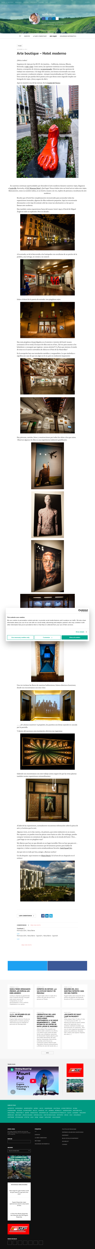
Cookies (64, 1144)
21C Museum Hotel (33, 188)
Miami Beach (46, 855)
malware (83, 1113)
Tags (46, 2)
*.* (20, 36)
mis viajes (18, 1115)
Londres (75, 1113)
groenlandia (68, 1110)
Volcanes (48, 1117)
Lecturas (26, 2)
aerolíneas (19, 1108)
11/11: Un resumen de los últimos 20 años (20, 1015)
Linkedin (53, 18)
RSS (41, 1243)
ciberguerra (12, 1110)
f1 (46, 1110)
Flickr (36, 1243)
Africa (36, 1108)
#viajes (20, 45)
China (75, 1108)
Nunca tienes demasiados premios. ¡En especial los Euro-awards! (20, 991)
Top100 (27, 1117)
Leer (18, 934)
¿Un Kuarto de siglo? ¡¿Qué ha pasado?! (72, 1015)
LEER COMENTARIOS (26, 916)
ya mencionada (46, 69)
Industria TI (20, 1113)
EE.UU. (35, 1110)
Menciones (18, 2)
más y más (29, 66)
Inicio (3, 2)
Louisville (12, 188)
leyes (69, 1113)
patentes (60, 1115)
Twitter (46, 18)
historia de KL (78, 1110)
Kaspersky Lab (44, 1113)
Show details (80, 632)
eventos (41, 1110)
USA (32, 1117)
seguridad (77, 1115)
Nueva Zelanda (27, 1115)
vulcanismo (56, 1117)
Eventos (41, 2)
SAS (71, 1115)
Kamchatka (34, 1113)
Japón (27, 1113)
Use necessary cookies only (20, 637)
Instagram (50, 18)
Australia (57, 1108)
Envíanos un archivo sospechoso (72, 1132)
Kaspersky (65, 1135)
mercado (11, 1115)
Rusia (66, 1115)
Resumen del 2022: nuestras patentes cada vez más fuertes (74, 991)
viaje (37, 1117)
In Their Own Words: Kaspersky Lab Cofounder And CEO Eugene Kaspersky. (19, 1215)
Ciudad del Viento (53, 83)
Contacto (52, 2)
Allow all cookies (74, 637)
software (11, 1117)
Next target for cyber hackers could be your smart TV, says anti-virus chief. (19, 1192)
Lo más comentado (39, 36)
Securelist (65, 1141)
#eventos (11, 1108)
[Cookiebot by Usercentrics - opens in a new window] (80, 610)
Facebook (43, 18)
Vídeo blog (33, 2)
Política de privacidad (69, 1129)
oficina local (38, 1115)
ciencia (20, 1110)
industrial (11, 1113)
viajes (41, 1117)
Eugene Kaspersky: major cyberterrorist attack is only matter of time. (19, 1203)
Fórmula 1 (59, 1110)
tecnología (19, 1117)
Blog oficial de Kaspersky (70, 1138)
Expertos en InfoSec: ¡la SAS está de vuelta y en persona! (46, 991)
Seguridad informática (68, 36)
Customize (46, 637)
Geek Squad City (66, 848)
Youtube (30, 1243)
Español (87, 2)
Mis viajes (53, 36)
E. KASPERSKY (9, 2)
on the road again (50, 1115)
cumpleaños (28, 1110)
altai (41, 1108)
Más (47, 1053)
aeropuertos (28, 1108)
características (67, 1108)
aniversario (48, 1108)
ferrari (51, 1110)
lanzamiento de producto (58, 1113)
